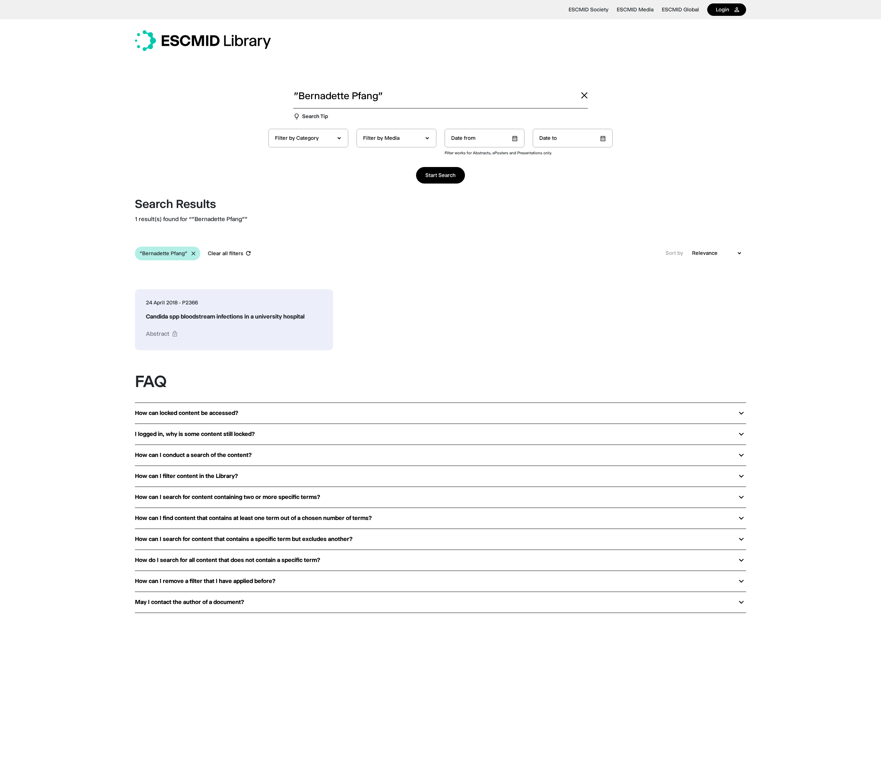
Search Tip (315, 116)
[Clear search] (584, 95)
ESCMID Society (588, 10)
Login (722, 9)
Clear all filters (225, 253)
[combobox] (308, 138)
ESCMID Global (680, 10)
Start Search (440, 175)
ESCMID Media (635, 10)
